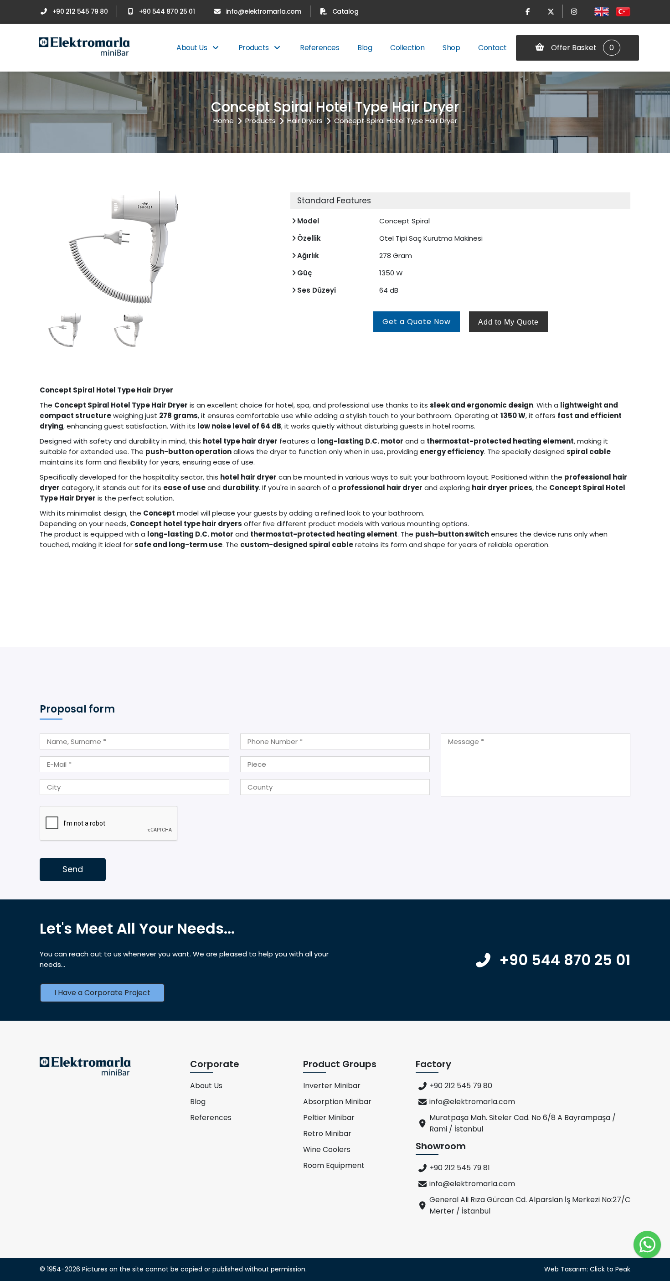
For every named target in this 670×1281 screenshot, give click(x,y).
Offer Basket (581, 47)
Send (72, 869)
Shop (451, 47)
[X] (550, 11)
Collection (407, 47)
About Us (192, 47)
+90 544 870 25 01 (167, 11)
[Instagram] (574, 11)
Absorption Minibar (337, 1101)
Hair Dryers (305, 120)
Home (223, 120)
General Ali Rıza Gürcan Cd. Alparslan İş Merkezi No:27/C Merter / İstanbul (529, 1205)
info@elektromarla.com (263, 11)
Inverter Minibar (332, 1085)
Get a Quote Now (416, 321)
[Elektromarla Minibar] (84, 48)
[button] (268, 247)
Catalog (345, 11)
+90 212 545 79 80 (80, 11)
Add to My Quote (508, 322)
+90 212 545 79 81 (459, 1167)
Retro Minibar (327, 1133)
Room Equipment (334, 1165)
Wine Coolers (326, 1149)
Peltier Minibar (329, 1117)
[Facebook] (527, 11)
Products (254, 47)
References (319, 47)
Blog (364, 47)
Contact (492, 47)
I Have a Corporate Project (102, 992)
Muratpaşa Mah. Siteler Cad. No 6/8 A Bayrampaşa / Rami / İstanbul (522, 1123)
